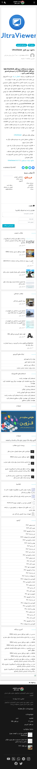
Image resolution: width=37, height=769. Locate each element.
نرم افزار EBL (14, 721)
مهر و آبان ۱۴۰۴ (30, 528)
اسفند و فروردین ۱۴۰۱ (29, 582)
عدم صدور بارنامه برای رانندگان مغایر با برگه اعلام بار (19, 497)
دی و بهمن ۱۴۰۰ (30, 612)
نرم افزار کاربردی (21, 45)
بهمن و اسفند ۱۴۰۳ (29, 543)
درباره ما (15, 699)
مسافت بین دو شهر (29, 365)
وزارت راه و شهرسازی (29, 359)
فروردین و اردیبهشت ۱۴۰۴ (27, 537)
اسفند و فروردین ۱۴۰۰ (29, 606)
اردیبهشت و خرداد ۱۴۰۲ (28, 576)
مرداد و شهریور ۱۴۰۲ (29, 570)
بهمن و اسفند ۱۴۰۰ (30, 609)
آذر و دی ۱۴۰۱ (31, 588)
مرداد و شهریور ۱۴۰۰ (29, 621)
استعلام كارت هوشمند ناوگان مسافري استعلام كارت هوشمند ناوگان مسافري (21, 399)
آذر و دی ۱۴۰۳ (31, 546)
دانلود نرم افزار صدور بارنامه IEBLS (19, 634)
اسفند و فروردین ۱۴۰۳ (29, 540)
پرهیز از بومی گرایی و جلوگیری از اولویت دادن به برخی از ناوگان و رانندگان (19, 491)
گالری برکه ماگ (31, 440)
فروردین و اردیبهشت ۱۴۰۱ (28, 603)
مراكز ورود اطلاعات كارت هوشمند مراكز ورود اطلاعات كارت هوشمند (19, 382)
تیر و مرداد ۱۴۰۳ (30, 549)
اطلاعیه (31, 718)
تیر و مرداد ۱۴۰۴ (30, 534)
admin (33, 642)
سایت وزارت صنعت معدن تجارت (26, 368)
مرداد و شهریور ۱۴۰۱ (29, 597)
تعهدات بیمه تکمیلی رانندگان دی (22, 514)
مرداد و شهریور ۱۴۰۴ (29, 531)
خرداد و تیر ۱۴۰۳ (30, 552)
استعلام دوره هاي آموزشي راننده (26, 392)
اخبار (17, 718)
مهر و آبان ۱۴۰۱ (31, 591)
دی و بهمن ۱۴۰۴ (30, 525)
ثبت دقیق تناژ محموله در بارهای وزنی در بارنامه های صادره (19, 508)
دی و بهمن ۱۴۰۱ (30, 585)
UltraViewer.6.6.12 (14, 161)
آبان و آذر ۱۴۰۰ (31, 618)
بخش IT (31, 45)
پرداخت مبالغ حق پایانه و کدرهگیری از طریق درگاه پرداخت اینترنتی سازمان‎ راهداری (19, 660)
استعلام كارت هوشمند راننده (27, 378)
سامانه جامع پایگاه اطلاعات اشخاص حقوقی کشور (20, 649)
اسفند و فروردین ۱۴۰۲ (29, 555)
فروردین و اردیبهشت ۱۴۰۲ (28, 579)
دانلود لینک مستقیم (28, 161)
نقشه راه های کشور (30, 362)
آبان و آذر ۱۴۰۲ (31, 561)
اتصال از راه (16, 77)
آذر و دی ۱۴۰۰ (31, 615)
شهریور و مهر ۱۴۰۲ (30, 567)
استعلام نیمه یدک (30, 386)
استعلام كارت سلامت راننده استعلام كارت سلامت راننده (20, 395)
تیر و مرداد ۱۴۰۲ (30, 573)
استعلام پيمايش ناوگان (28, 389)
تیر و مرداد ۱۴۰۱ (30, 600)
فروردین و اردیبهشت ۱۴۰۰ (28, 624)
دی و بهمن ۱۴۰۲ (30, 558)
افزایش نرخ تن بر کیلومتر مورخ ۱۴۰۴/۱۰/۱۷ (19, 503)
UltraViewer (18, 135)
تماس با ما (21, 699)
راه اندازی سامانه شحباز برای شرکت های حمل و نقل (19, 638)
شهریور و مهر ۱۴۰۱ (30, 594)
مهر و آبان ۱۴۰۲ (30, 564)
